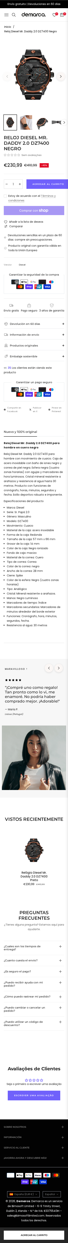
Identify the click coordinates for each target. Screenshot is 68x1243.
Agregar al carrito (34, 1235)
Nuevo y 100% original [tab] (20, 432)
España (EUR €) (24, 1194)
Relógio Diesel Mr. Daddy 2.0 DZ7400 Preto (34, 876)
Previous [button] (7, 76)
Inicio (7, 27)
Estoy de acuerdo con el (32, 198)
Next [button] (61, 76)
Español (50, 1194)
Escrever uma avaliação (34, 1095)
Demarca (23, 1201)
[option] (34, 74)
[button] (12, 155)
